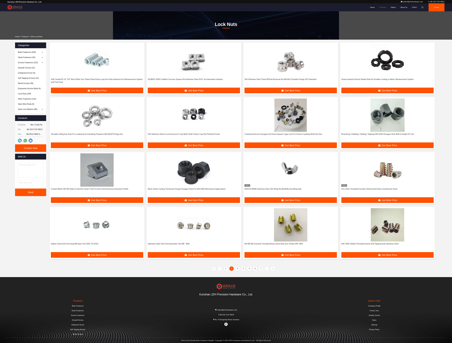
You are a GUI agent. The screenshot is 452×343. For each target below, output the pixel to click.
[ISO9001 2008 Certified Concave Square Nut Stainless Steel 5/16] (194, 60)
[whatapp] (25, 140)
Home (372, 7)
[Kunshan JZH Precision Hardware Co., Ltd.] (15, 7)
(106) (24, 94)
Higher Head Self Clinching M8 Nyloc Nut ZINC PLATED (74, 244)
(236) (27, 52)
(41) (28, 78)
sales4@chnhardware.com (413, 2)
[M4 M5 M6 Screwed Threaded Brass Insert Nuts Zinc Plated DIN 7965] (290, 224)
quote (436, 7)
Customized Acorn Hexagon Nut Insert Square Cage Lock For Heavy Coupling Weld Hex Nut (283, 134)
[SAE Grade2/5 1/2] (97, 60)
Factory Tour (374, 311)
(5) (26, 104)
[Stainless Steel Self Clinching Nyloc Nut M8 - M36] (194, 224)
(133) (28, 63)
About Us (403, 7)
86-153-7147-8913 (437, 2)
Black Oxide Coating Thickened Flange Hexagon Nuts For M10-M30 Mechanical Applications (187, 189)
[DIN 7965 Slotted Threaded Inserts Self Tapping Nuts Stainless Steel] (387, 224)
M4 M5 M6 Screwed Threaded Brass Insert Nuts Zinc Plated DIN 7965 (273, 244)
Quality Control (374, 315)
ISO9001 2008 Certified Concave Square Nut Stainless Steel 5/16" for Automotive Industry (185, 79)
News (374, 320)
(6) (26, 73)
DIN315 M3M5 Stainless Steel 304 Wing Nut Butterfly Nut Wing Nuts (272, 189)
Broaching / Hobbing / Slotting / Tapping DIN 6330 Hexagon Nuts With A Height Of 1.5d (377, 134)
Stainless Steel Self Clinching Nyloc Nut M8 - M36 (169, 244)
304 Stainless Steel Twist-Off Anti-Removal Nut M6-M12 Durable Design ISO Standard (280, 79)
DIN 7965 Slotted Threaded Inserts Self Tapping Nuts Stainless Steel (370, 244)
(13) (26, 68)
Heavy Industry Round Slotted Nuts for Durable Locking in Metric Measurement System (377, 79)
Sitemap (374, 325)
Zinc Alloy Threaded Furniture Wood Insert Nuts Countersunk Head (369, 189)
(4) (29, 88)
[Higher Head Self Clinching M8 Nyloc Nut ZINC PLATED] (97, 224)
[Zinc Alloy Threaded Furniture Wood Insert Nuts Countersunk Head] (387, 170)
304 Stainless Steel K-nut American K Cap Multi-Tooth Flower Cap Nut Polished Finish (184, 134)
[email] (30, 140)
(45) (26, 57)
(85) (27, 109)
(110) (27, 99)
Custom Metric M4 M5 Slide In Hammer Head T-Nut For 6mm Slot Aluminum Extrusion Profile (89, 189)
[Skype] (19, 140)
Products (382, 7)
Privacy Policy (374, 329)
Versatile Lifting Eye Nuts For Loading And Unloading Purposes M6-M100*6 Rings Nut (87, 134)
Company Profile (374, 306)
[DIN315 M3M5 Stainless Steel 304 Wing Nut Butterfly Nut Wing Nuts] (290, 170)
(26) (25, 83)
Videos (393, 7)
